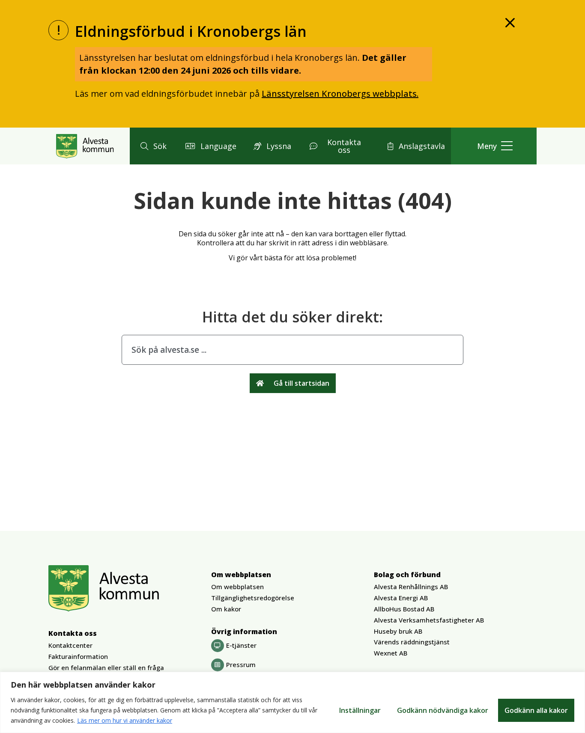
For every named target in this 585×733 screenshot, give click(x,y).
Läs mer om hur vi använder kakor (124, 720)
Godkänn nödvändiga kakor (442, 710)
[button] (152, 146)
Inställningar (360, 710)
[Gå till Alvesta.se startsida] (85, 146)
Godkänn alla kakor (536, 710)
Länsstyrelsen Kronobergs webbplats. (340, 93)
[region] (292, 702)
